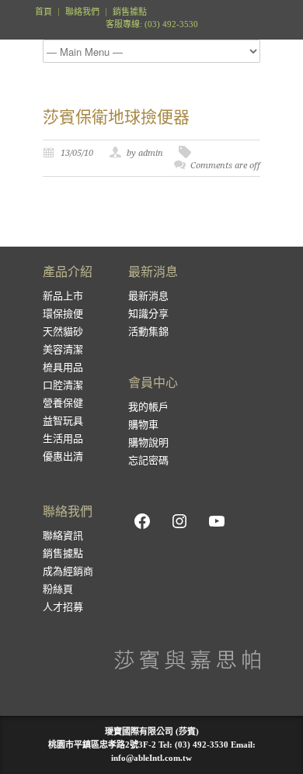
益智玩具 (63, 421)
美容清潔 (63, 349)
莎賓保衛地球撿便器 (116, 117)
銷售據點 (130, 12)
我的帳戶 (148, 407)
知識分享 (148, 314)
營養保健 (63, 403)
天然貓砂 (63, 331)
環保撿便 (63, 314)
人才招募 (63, 607)
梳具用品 (63, 367)
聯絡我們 (82, 12)
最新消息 (148, 296)
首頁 (43, 12)
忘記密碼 (148, 460)
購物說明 (148, 442)
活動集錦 (148, 331)
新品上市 (63, 296)
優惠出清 (63, 456)
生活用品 (63, 438)
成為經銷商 (68, 571)
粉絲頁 (58, 589)
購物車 (143, 424)
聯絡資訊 (63, 535)
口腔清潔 (63, 385)
